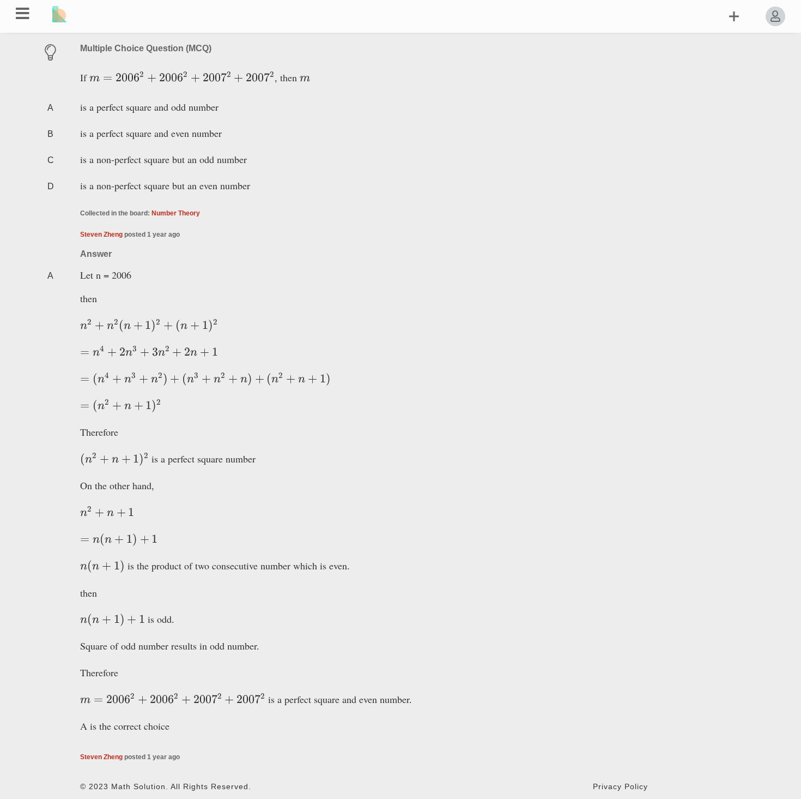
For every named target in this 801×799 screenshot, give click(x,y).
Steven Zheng (101, 234)
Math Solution (138, 787)
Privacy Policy (620, 787)
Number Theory (175, 213)
